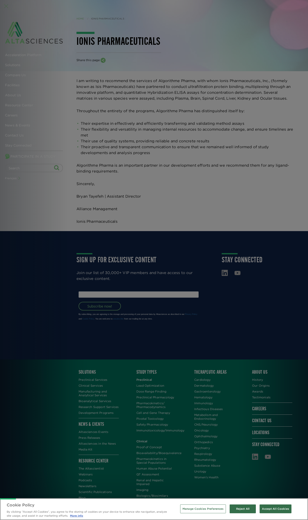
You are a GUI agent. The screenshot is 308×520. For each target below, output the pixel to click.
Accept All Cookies (275, 509)
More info (76, 515)
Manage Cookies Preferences (203, 509)
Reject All (243, 509)
